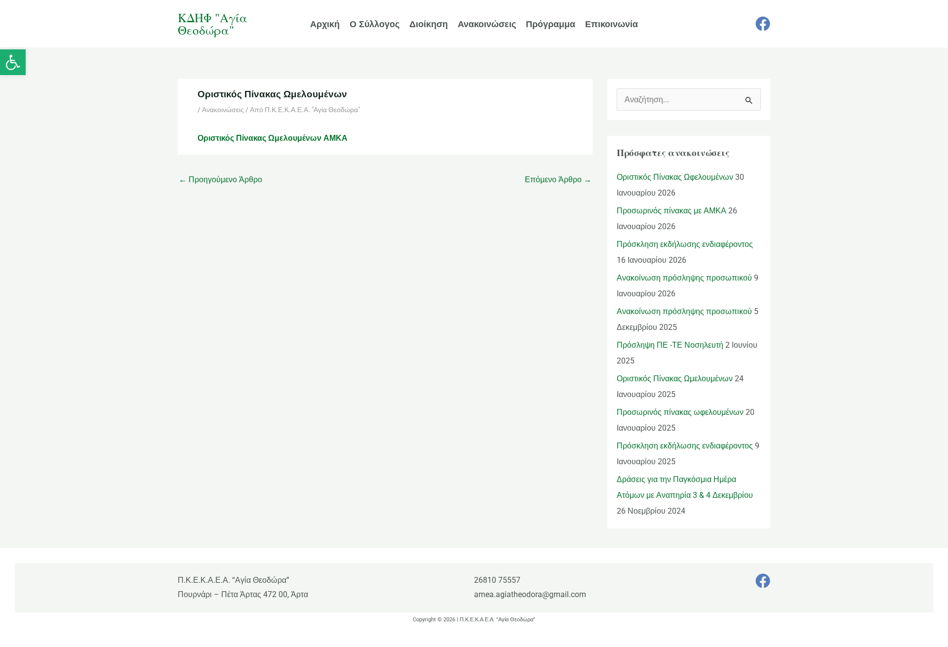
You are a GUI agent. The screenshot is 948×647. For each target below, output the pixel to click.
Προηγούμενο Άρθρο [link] (220, 179)
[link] (13, 62)
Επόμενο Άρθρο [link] (558, 179)
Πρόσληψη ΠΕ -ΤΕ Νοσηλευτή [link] (670, 345)
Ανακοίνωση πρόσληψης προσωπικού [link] (684, 278)
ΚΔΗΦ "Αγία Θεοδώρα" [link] (212, 23)
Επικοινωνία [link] (611, 24)
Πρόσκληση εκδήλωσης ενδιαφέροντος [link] (685, 244)
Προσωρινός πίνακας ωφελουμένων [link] (680, 412)
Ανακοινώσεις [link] (487, 24)
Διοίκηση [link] (428, 24)
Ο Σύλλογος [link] (374, 24)
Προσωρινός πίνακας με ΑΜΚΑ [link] (671, 210)
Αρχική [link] (325, 24)
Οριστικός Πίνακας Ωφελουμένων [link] (675, 177)
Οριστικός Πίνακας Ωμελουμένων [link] (675, 378)
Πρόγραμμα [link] (550, 24)
